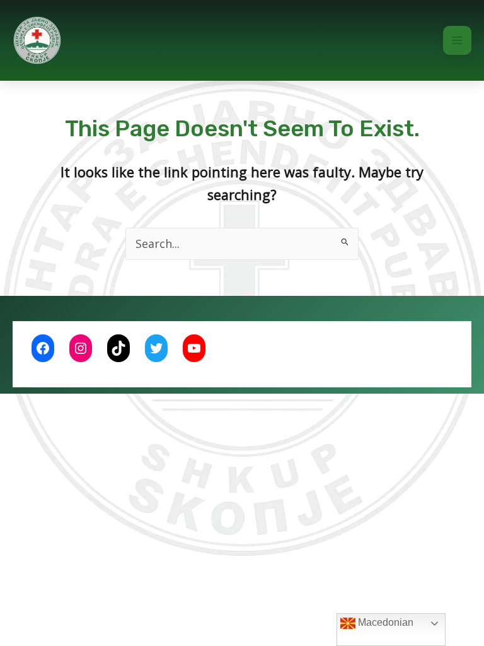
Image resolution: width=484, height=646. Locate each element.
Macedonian (384, 622)
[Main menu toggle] (457, 40)
